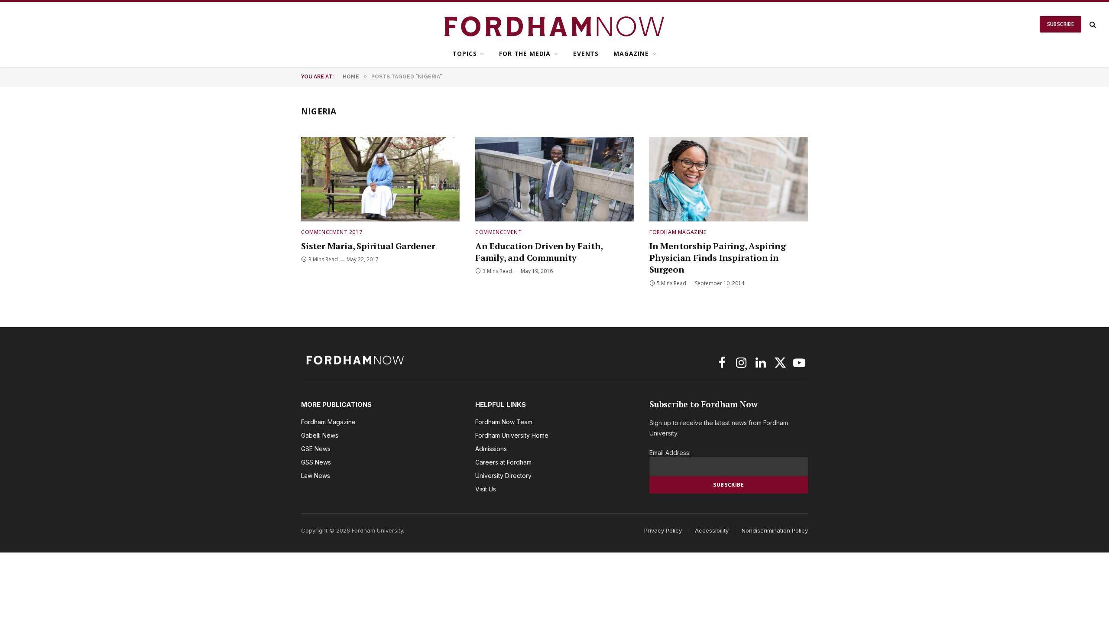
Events (586, 53)
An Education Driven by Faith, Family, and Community (539, 251)
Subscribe (1060, 24)
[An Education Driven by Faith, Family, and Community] (554, 179)
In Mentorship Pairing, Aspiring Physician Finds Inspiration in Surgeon (717, 257)
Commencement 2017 (331, 232)
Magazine (631, 53)
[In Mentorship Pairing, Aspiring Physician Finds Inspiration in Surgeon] (728, 179)
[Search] (1092, 24)
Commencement (498, 232)
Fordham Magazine (678, 232)
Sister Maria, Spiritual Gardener (368, 246)
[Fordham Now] (554, 24)
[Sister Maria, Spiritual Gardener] (380, 179)
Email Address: (670, 452)
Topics (464, 53)
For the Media (525, 53)
